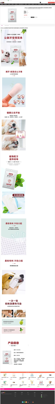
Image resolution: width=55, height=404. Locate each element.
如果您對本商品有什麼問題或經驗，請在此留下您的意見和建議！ (34, 8)
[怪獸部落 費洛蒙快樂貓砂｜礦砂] (5, 382)
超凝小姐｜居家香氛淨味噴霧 (13, 377)
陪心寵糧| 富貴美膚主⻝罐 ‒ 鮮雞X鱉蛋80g (14, 385)
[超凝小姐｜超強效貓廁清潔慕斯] (41, 382)
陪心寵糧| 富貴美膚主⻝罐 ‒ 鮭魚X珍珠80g (50, 378)
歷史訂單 (35, 394)
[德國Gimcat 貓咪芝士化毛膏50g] (32, 382)
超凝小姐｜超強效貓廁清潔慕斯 (41, 384)
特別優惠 (28, 394)
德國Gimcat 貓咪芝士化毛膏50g (32, 384)
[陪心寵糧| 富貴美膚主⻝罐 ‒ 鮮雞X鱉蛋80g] (14, 382)
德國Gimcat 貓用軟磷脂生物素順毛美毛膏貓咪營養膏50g (23, 378)
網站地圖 (22, 394)
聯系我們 (22, 393)
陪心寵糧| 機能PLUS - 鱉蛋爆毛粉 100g (41, 378)
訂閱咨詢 (35, 396)
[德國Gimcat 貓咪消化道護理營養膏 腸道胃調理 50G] (23, 382)
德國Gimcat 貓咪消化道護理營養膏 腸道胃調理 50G (23, 385)
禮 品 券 (28, 393)
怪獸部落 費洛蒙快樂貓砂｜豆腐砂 (5, 377)
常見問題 (15, 394)
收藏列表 (35, 395)
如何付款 (15, 393)
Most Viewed (27, 372)
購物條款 (15, 396)
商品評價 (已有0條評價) (7, 25)
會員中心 (35, 393)
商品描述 (2, 25)
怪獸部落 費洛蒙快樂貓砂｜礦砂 (5, 384)
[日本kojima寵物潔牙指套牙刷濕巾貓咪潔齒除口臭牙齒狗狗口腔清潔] (12, 15)
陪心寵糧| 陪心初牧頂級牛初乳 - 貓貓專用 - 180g (50, 385)
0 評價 (26, 8)
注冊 (0, 0)
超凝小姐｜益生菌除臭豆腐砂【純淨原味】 (32, 378)
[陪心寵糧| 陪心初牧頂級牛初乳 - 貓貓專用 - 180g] (50, 382)
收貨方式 (15, 395)
